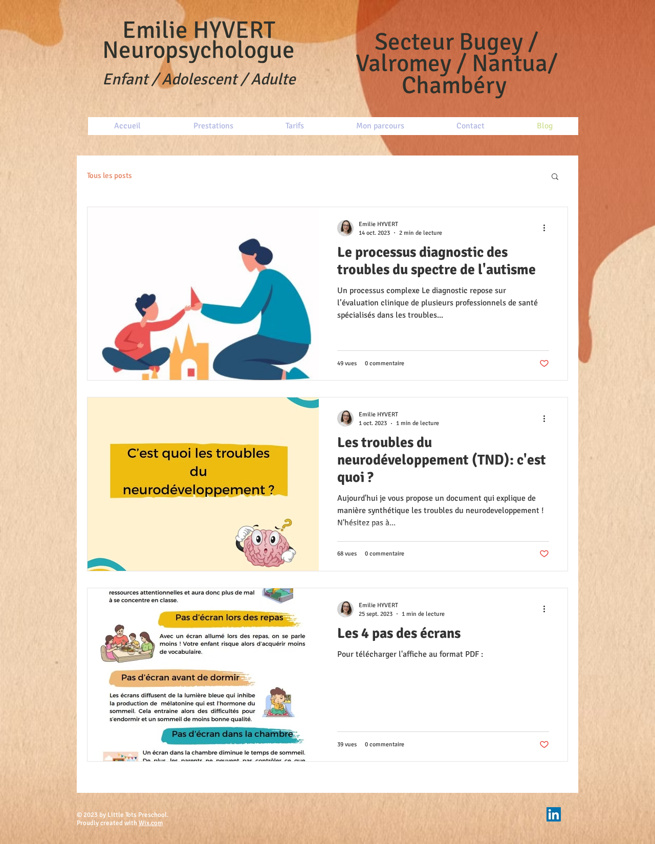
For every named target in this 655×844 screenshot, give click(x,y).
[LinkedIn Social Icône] (554, 814)
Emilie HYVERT (198, 30)
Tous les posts (109, 175)
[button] (555, 177)
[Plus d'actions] (547, 228)
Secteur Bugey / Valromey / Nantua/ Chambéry (457, 63)
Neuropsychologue (198, 50)
